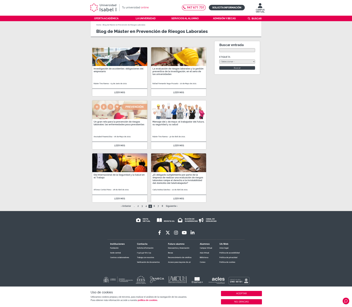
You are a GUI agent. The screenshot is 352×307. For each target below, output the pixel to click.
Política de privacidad (228, 257)
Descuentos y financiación (178, 248)
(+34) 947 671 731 (144, 253)
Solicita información (226, 7)
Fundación (114, 248)
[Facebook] (159, 232)
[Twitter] (168, 232)
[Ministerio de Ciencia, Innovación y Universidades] (118, 279)
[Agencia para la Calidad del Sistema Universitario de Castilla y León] (177, 279)
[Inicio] (132, 7)
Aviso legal (224, 248)
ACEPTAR (241, 293)
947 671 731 (195, 7)
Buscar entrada (231, 45)
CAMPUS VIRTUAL (260, 11)
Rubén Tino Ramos (101, 84)
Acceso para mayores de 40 (179, 262)
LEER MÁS (119, 92)
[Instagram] (176, 232)
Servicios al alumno (185, 18)
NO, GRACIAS (241, 302)
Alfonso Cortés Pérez (102, 190)
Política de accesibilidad (229, 253)
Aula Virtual (204, 253)
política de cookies (147, 300)
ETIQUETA (224, 57)
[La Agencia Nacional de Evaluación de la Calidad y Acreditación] (157, 279)
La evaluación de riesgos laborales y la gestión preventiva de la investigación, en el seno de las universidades (178, 71)
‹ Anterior (126, 206)
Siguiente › (172, 206)
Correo (202, 262)
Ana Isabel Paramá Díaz (103, 137)
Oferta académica (106, 18)
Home (98, 25)
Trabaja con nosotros (145, 257)
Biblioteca (204, 257)
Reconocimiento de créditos (180, 257)
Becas (170, 253)
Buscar (257, 18)
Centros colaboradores (119, 257)
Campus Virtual (206, 248)
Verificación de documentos (148, 262)
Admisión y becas (224, 18)
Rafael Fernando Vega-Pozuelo (165, 84)
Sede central (115, 253)
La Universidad (146, 18)
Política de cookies (227, 262)
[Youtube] (184, 232)
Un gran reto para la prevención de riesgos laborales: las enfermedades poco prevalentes (119, 123)
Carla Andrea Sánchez (161, 190)
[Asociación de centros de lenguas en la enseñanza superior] (217, 280)
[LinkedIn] (192, 232)
